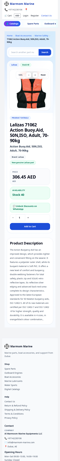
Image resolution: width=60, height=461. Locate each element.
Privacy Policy (11, 417)
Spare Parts (33, 23)
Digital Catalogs (12, 389)
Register (35, 15)
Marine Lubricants (13, 381)
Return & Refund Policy (16, 405)
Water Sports (11, 385)
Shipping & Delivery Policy (17, 409)
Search (45, 52)
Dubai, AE (12, 446)
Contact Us (46, 15)
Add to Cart (30, 226)
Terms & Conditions (14, 413)
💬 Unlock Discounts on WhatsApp (25, 207)
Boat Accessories (13, 377)
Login (25, 15)
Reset (43, 75)
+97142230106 (15, 9)
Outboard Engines (13, 372)
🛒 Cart (8, 15)
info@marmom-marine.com (21, 442)
